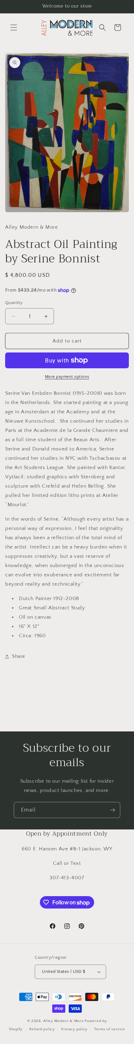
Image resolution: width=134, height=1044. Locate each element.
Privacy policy (74, 1029)
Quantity (14, 302)
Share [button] (18, 656)
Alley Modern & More (63, 1021)
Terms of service (109, 1029)
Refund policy (42, 1029)
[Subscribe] (112, 810)
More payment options (67, 376)
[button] (13, 27)
